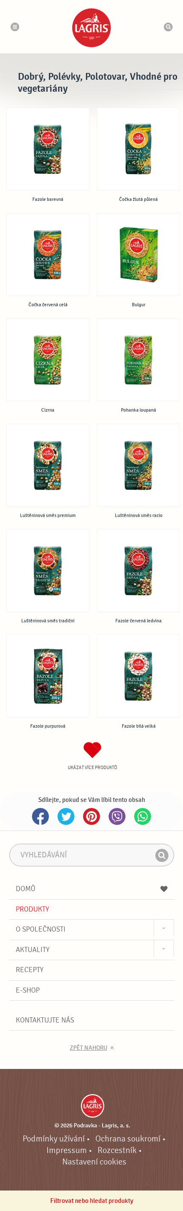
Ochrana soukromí (127, 1139)
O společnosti (41, 929)
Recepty (29, 970)
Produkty (32, 909)
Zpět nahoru (88, 1048)
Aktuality (32, 950)
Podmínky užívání (54, 1139)
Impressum (66, 1150)
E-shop (28, 990)
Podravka (91, 27)
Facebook (40, 816)
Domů (25, 889)
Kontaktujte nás (45, 1020)
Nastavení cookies (94, 1162)
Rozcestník (117, 1150)
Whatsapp (142, 816)
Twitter (65, 816)
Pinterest (91, 816)
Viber (117, 816)
